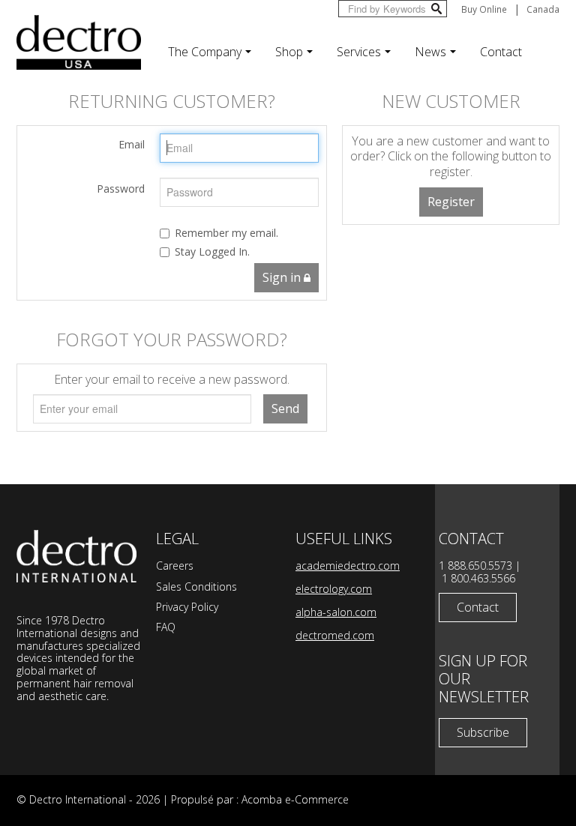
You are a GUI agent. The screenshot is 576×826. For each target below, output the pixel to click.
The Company (205, 52)
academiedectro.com (348, 565)
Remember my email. (226, 233)
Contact (501, 52)
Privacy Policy (187, 607)
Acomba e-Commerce (295, 799)
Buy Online (484, 9)
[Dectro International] (78, 42)
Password (121, 188)
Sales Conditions (196, 586)
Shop (289, 52)
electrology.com (334, 589)
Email (131, 144)
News (430, 52)
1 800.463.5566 (478, 578)
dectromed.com (335, 635)
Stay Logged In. (212, 251)
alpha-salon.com (336, 612)
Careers (175, 565)
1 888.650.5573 (475, 565)
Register (451, 201)
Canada (543, 9)
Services (359, 52)
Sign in (283, 277)
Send (285, 408)
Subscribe (483, 732)
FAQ (166, 627)
